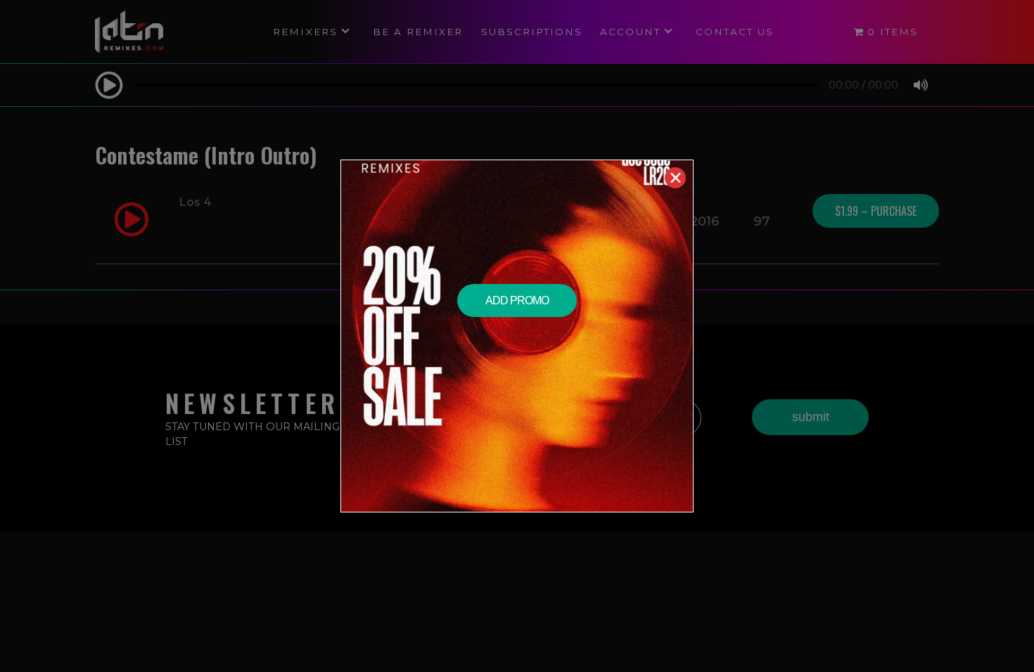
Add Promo (517, 300)
